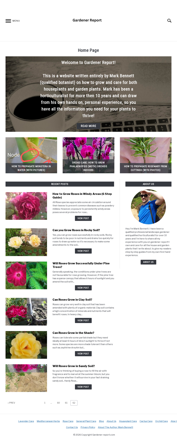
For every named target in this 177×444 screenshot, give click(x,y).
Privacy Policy (88, 427)
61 (67, 402)
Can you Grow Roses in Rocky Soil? (76, 230)
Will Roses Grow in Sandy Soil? (74, 366)
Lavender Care (26, 421)
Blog (101, 421)
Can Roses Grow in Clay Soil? (72, 299)
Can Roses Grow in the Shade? (73, 333)
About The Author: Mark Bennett (115, 427)
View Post (83, 218)
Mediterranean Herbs (48, 421)
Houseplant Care (128, 421)
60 (59, 402)
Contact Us (72, 427)
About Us (148, 262)
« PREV (11, 403)
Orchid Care (161, 421)
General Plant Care (86, 421)
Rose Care (68, 421)
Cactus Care (146, 421)
